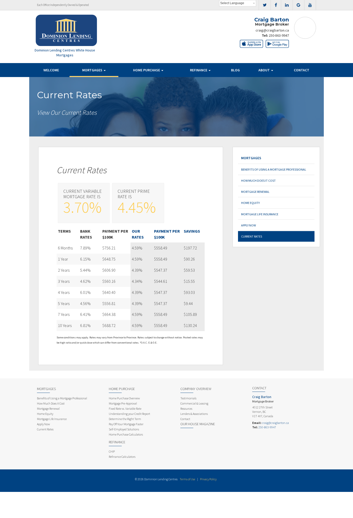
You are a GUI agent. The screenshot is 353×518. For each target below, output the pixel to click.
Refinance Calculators (122, 457)
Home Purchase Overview (124, 398)
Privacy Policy (208, 479)
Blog (235, 70)
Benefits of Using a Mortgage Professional (273, 169)
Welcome (51, 70)
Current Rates (251, 236)
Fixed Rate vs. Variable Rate (125, 408)
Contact (301, 70)
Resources (186, 408)
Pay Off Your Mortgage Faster (126, 424)
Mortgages (92, 70)
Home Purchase (147, 70)
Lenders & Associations (194, 414)
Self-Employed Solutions (124, 429)
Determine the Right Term (125, 419)
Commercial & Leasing (194, 403)
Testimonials (188, 398)
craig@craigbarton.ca (272, 30)
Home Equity (250, 203)
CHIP (112, 451)
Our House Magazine (197, 424)
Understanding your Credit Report (129, 414)
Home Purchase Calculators (126, 434)
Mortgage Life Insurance (259, 214)
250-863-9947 (279, 35)
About (264, 70)
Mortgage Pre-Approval (123, 403)
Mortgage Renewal (255, 192)
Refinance (199, 70)
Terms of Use (187, 479)
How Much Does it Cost (258, 180)
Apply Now (248, 225)
